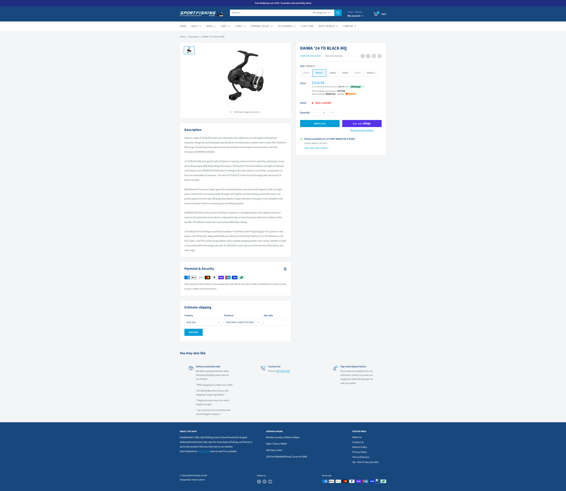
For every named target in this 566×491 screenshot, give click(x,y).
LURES (238, 26)
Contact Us (358, 442)
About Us (357, 437)
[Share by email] (379, 56)
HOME (183, 26)
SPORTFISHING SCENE (310, 56)
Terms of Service (360, 457)
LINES (224, 26)
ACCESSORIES (285, 26)
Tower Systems (198, 479)
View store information (316, 148)
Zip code (268, 315)
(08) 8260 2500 (283, 371)
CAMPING (348, 26)
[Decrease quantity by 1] (315, 113)
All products (193, 36)
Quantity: (305, 112)
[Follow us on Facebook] (259, 482)
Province (228, 315)
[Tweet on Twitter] (374, 56)
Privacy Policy (359, 452)
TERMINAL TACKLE (259, 26)
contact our (204, 451)
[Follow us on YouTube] (270, 482)
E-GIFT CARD (307, 26)
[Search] (338, 13)
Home (182, 36)
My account (354, 16)
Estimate (193, 332)
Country (188, 315)
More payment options (362, 130)
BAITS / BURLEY (327, 26)
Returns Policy (359, 447)
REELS (194, 26)
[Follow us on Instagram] (265, 482)
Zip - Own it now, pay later (365, 462)
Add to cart (320, 123)
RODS (209, 26)
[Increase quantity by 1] (333, 113)
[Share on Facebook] (363, 56)
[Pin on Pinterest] (368, 56)
